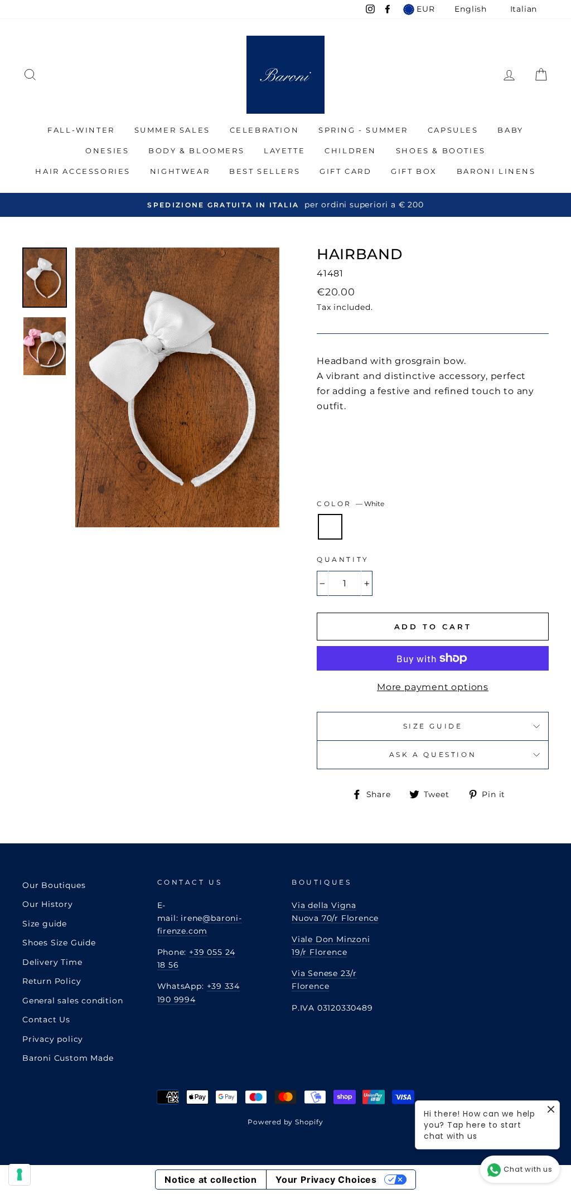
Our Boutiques (53, 885)
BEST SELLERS (264, 171)
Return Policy (51, 981)
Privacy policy (52, 1039)
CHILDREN (350, 150)
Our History (47, 904)
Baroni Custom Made (67, 1058)
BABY (510, 129)
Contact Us (46, 1019)
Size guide (44, 923)
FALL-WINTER (81, 129)
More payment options (432, 687)
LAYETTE (284, 150)
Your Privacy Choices (326, 1179)
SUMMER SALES (172, 129)
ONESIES (107, 150)
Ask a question (432, 754)
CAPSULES (453, 129)
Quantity (343, 559)
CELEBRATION (264, 129)
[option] (285, 204)
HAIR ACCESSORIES (82, 171)
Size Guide (433, 726)
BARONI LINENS (496, 171)
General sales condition (72, 1000)
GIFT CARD (345, 171)
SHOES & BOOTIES (441, 150)
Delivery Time (52, 962)
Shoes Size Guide (59, 942)
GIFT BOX (414, 171)
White (330, 526)
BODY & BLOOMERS (196, 150)
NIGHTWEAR (180, 171)
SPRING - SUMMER (363, 129)
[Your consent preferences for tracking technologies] (19, 1174)
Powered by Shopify (285, 1122)
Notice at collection (210, 1179)
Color (350, 503)
